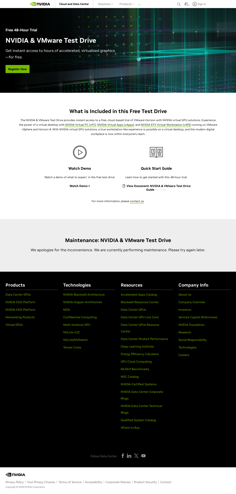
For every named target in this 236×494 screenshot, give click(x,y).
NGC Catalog (130, 376)
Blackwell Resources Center (140, 302)
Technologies (187, 347)
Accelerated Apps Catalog (139, 294)
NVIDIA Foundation (191, 325)
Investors (184, 309)
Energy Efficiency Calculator (140, 354)
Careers (183, 355)
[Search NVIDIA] (179, 3)
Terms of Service (70, 482)
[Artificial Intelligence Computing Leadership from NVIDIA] (40, 4)
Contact (165, 482)
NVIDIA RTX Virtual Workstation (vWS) (166, 124)
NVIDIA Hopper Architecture (82, 302)
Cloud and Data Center (74, 4)
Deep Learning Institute (137, 346)
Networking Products (20, 317)
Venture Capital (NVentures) (197, 317)
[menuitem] (74, 4)
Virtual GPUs (14, 325)
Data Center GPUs (18, 294)
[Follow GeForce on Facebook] (123, 456)
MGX (66, 309)
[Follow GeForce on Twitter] (136, 456)
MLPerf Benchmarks (135, 369)
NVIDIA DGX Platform (20, 302)
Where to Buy (130, 427)
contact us (137, 201)
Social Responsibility (192, 340)
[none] (179, 4)
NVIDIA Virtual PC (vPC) (80, 124)
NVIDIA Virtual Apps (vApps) (115, 124)
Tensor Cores (72, 347)
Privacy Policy (15, 482)
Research (184, 332)
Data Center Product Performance (144, 339)
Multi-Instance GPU (76, 325)
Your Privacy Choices (41, 482)
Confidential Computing (80, 317)
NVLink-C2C (71, 332)
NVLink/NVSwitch (75, 340)
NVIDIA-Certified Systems (139, 384)
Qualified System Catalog (138, 420)
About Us (184, 294)
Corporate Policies (118, 482)
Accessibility (93, 482)
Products (125, 4)
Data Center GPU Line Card (140, 317)
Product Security (145, 482)
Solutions (104, 4)
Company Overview (191, 302)
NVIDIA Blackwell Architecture (84, 294)
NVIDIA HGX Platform (20, 309)
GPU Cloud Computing (136, 361)
